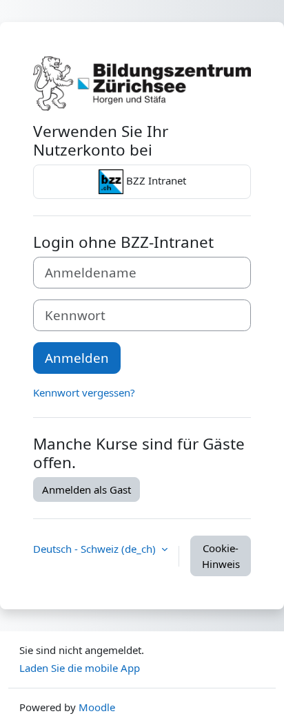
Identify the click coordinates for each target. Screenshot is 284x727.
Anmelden (77, 357)
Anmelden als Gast (86, 489)
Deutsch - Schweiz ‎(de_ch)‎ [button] (96, 549)
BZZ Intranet (154, 180)
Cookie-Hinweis (221, 556)
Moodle (97, 707)
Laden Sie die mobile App (79, 668)
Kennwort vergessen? (84, 392)
